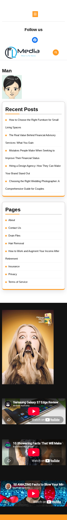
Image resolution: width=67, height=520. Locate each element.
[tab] (35, 14)
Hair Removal (16, 243)
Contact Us (14, 227)
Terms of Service (17, 281)
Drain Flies (14, 235)
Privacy (12, 274)
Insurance (14, 266)
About (11, 220)
